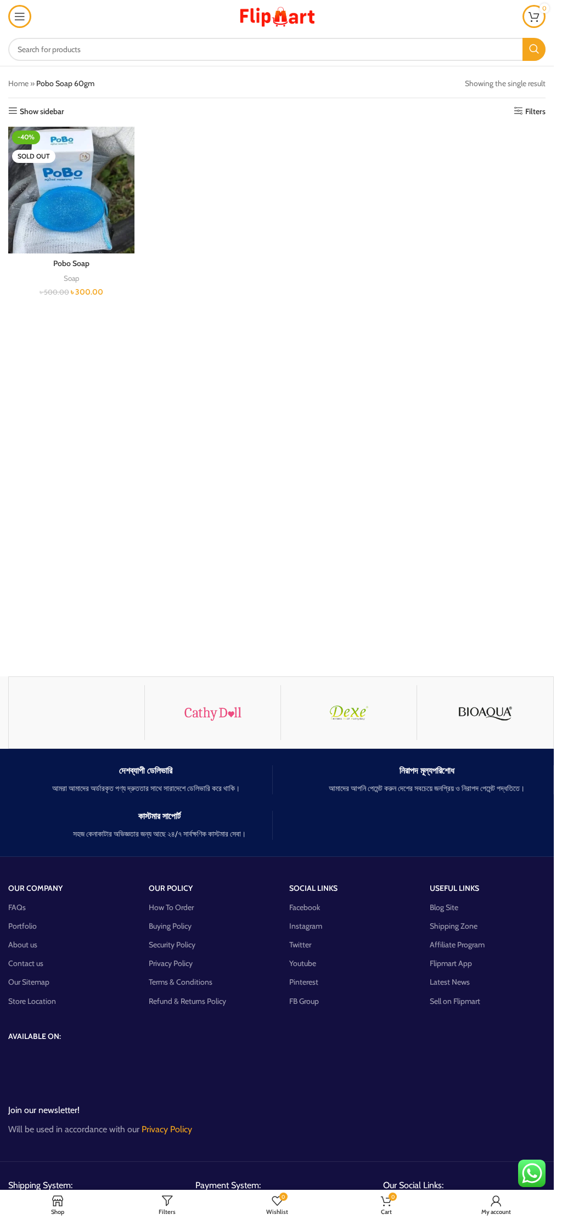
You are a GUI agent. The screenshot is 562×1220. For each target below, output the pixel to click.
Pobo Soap (71, 263)
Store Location (32, 1001)
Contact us (25, 963)
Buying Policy (170, 926)
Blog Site (444, 907)
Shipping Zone (453, 926)
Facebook (304, 907)
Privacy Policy (171, 963)
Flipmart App (451, 963)
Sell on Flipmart (455, 1001)
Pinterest (303, 982)
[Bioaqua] (485, 712)
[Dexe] (349, 712)
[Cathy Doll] (212, 712)
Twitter (300, 945)
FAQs (17, 907)
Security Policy (172, 945)
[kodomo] (76, 712)
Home (18, 83)
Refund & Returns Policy (187, 1001)
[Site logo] (277, 15)
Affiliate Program (457, 945)
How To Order (171, 907)
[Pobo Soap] (71, 190)
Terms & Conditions (180, 982)
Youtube (302, 963)
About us (22, 945)
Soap (71, 278)
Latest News (450, 982)
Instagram (305, 926)
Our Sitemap (28, 982)
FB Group (304, 1001)
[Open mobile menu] (20, 16)
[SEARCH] (534, 49)
